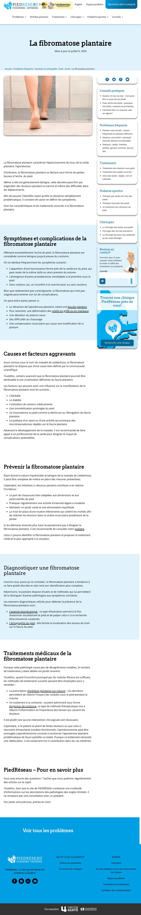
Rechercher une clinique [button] (117, 342)
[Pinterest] (121, 79)
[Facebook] (107, 79)
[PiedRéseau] (25, 859)
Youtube (35, 882)
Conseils (116, 16)
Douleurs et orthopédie (46, 69)
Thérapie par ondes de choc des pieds (117, 198)
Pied (61, 69)
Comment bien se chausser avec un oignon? (117, 112)
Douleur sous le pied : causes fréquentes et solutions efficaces (117, 132)
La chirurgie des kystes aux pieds (117, 227)
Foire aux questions (70, 863)
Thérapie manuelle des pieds (115, 203)
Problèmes (18, 16)
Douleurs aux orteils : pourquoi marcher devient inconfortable (116, 139)
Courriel (103, 271)
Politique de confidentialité (116, 890)
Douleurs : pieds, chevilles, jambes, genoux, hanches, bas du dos (117, 147)
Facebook (14, 882)
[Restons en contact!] (102, 281)
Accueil (8, 69)
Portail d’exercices (61, 4)
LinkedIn (28, 882)
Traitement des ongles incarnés (117, 172)
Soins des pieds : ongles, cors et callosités (117, 177)
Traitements (58, 16)
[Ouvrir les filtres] (34, 4)
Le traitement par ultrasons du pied (116, 209)
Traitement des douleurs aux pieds (118, 168)
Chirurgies (76, 16)
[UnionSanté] (69, 909)
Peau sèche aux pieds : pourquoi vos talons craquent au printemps (118, 105)
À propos (116, 863)
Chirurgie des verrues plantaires (117, 231)
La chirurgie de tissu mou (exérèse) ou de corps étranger (118, 236)
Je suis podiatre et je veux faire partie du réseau (116, 871)
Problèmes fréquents (23, 69)
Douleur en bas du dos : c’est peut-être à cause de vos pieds (118, 97)
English (78, 4)
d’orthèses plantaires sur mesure (46, 690)
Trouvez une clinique (121, 4)
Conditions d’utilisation (116, 884)
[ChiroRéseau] (88, 909)
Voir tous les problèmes (48, 830)
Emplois (43, 4)
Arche (67, 69)
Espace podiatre (94, 4)
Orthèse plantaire (39, 16)
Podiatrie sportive (96, 16)
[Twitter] (114, 79)
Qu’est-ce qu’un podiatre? (70, 857)
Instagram (21, 882)
